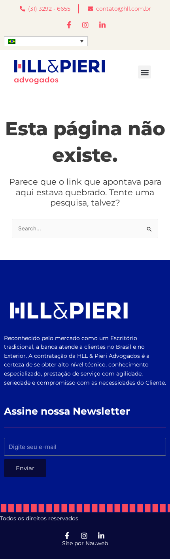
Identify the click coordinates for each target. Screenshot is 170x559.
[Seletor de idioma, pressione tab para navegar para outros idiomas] (46, 41)
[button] (144, 72)
